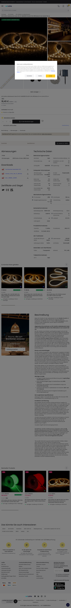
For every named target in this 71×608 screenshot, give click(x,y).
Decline (40, 75)
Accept (50, 75)
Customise (29, 75)
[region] (36, 70)
